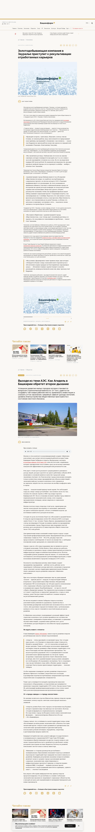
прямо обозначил (41, 634)
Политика (20, 28)
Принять (70, 826)
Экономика (26, 28)
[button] (71, 318)
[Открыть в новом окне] (25, 329)
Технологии (47, 28)
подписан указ (51, 278)
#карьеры (38, 321)
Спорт (38, 28)
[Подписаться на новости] (59, 329)
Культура (53, 28)
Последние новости (78, 28)
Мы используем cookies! (25, 824)
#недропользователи (29, 321)
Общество (33, 28)
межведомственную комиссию (33, 245)
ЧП (42, 28)
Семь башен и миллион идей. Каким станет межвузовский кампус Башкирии (61, 33)
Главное (14, 28)
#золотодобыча (46, 321)
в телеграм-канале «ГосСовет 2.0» (35, 462)
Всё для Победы (61, 28)
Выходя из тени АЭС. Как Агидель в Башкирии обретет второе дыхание (33, 33)
